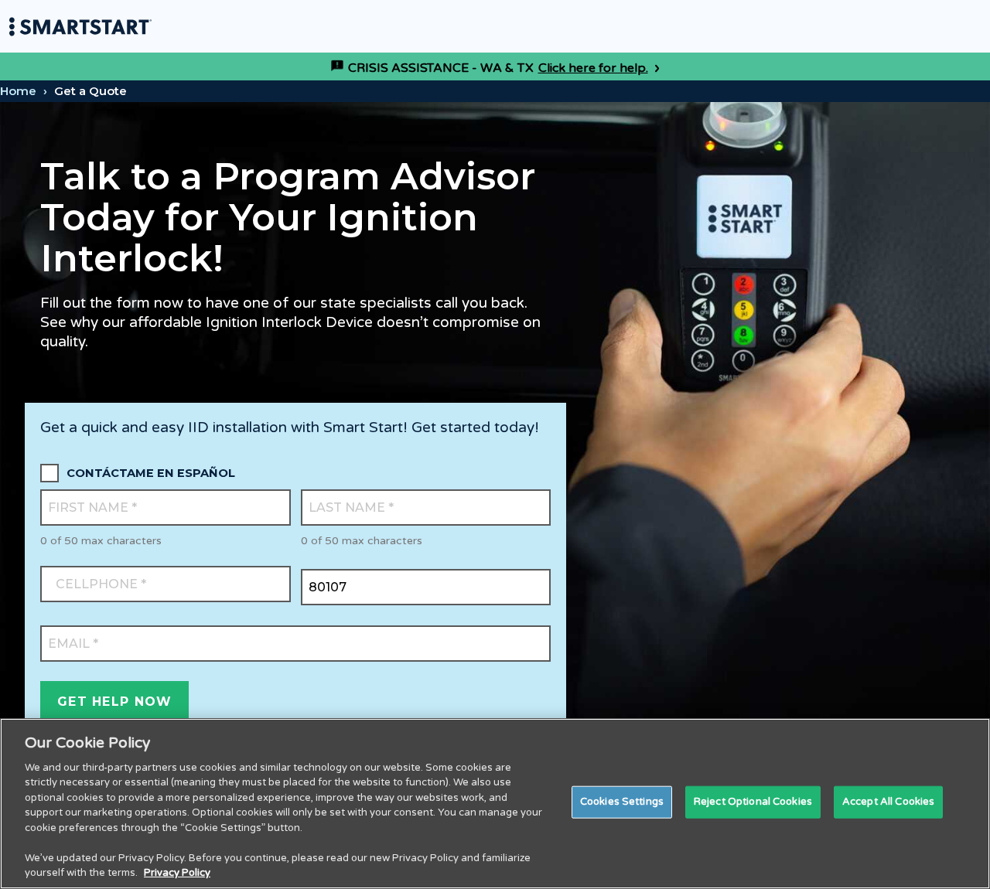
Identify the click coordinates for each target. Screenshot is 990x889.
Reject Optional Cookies (753, 801)
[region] (495, 803)
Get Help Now (114, 701)
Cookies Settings (622, 801)
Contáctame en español (151, 473)
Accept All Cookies (888, 801)
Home (18, 90)
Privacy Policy (177, 873)
